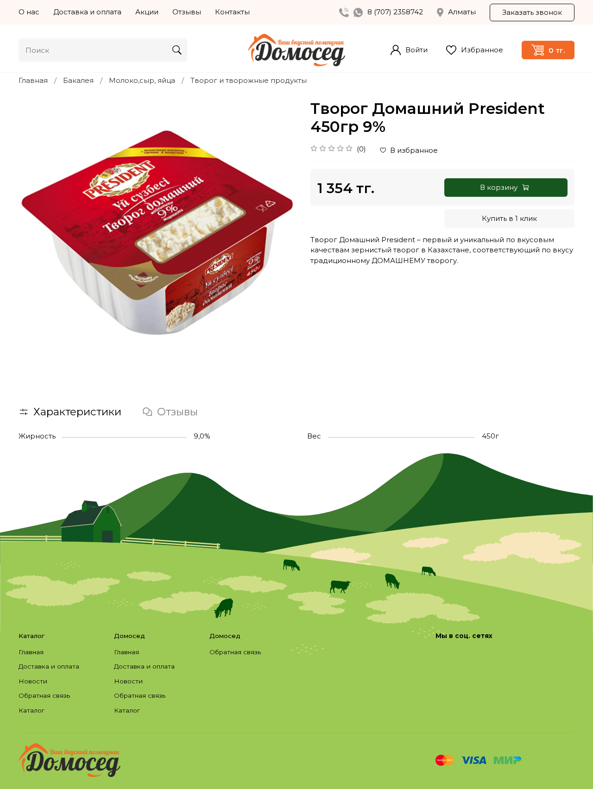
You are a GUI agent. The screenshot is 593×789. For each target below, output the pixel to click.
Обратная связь (44, 695)
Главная (33, 80)
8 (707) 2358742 (395, 11)
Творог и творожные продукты (248, 80)
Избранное (482, 49)
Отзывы (186, 11)
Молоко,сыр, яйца (142, 80)
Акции (146, 11)
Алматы (462, 11)
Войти (416, 49)
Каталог (31, 710)
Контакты (232, 11)
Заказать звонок (532, 12)
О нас (29, 11)
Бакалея (78, 80)
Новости (33, 681)
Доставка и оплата (87, 11)
